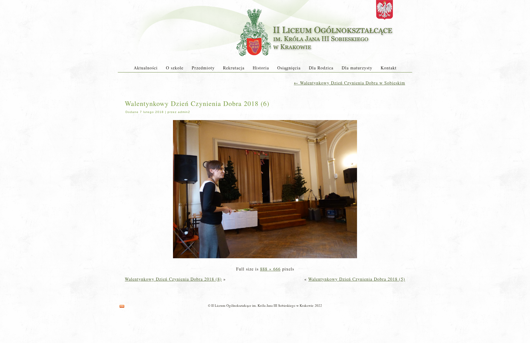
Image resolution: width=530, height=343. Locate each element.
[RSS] (122, 306)
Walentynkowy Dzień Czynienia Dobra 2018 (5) (356, 279)
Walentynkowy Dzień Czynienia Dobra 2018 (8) (173, 279)
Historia (261, 68)
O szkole (174, 68)
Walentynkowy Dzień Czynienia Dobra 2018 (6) (197, 103)
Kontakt (389, 68)
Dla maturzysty (357, 68)
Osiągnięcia (289, 68)
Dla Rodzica (321, 68)
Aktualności (146, 68)
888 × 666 (270, 269)
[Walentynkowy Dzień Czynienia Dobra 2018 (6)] (265, 259)
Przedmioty (203, 68)
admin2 (184, 112)
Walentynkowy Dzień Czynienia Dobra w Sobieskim (349, 83)
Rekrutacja (233, 68)
